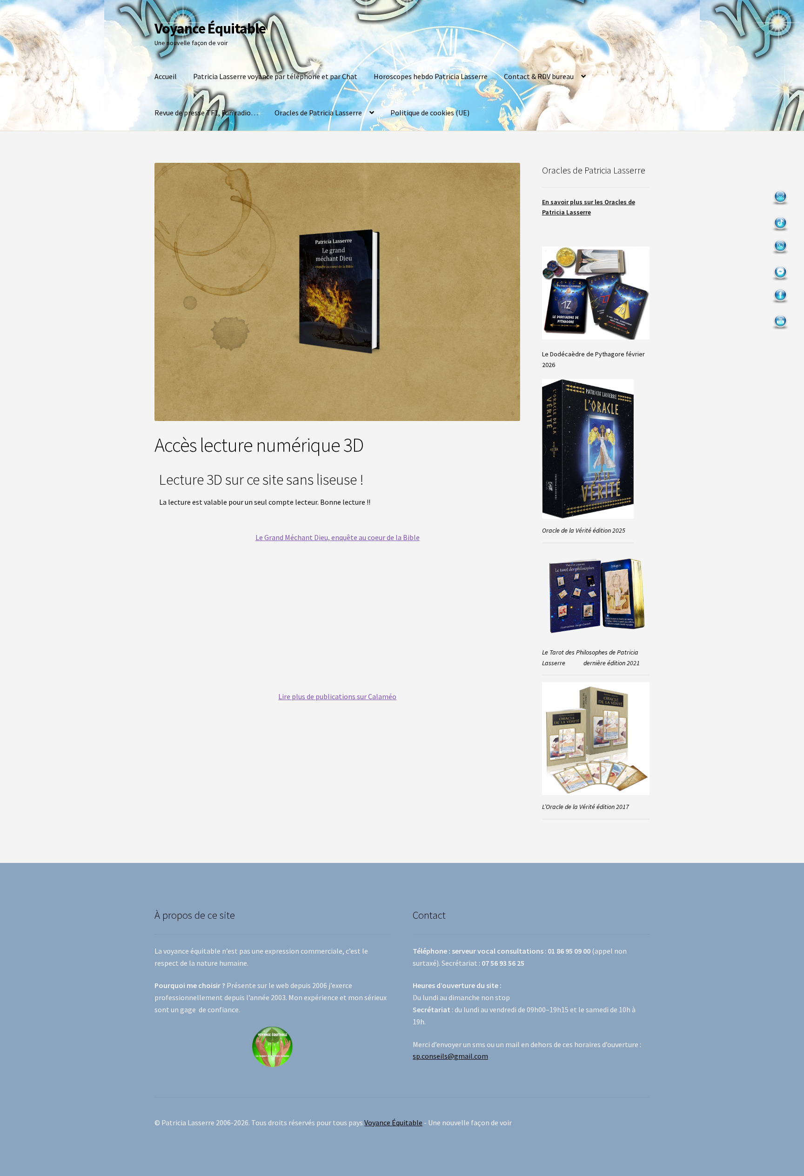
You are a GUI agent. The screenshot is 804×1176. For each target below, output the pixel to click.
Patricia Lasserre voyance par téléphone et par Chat (275, 76)
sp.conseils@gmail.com (450, 1056)
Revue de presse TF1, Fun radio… (206, 112)
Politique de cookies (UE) (429, 112)
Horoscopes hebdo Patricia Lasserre (431, 76)
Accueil (165, 76)
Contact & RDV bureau (539, 76)
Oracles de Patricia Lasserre (318, 112)
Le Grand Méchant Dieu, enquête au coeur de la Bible (337, 537)
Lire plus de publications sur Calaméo (337, 696)
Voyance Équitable (210, 28)
